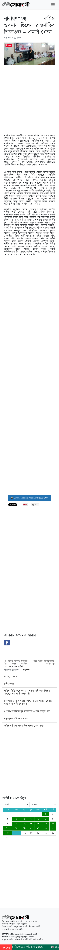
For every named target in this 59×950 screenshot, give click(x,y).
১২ (24, 823)
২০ (31, 828)
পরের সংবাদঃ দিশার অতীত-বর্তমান (44, 662)
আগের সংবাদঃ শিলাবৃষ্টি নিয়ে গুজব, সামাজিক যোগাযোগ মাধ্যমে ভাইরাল (15, 664)
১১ (17, 823)
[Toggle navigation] (53, 4)
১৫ (46, 823)
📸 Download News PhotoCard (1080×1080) (29, 497)
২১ (38, 828)
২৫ (16, 833)
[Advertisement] (29, 97)
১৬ (53, 823)
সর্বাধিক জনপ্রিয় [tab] (11, 670)
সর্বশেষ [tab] (26, 670)
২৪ (7, 833)
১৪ (38, 823)
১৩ (31, 823)
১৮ (16, 828)
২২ (46, 828)
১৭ (7, 828)
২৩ (53, 828)
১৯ (24, 828)
